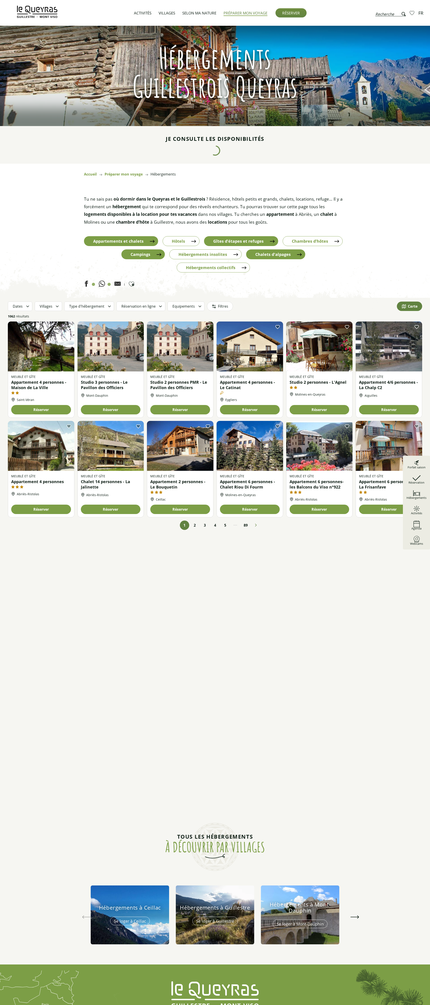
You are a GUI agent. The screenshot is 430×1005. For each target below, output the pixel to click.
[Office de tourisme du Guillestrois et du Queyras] (37, 14)
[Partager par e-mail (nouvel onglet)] (117, 285)
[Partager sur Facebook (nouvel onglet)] (86, 285)
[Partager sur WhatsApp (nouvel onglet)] (102, 285)
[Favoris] (412, 12)
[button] (390, 13)
